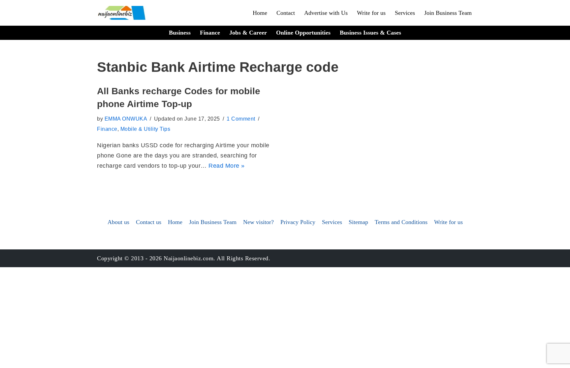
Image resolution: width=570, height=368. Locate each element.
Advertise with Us (326, 13)
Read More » (226, 165)
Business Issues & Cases (370, 32)
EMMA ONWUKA (126, 119)
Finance (210, 32)
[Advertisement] (285, 134)
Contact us (148, 222)
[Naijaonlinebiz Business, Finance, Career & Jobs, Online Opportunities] (122, 13)
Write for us (371, 13)
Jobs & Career (248, 32)
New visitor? (258, 222)
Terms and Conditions (401, 222)
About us (118, 222)
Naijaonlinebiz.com (188, 258)
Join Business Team (448, 13)
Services (405, 13)
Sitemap (358, 222)
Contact (285, 13)
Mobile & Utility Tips (145, 129)
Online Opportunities (303, 32)
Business (180, 32)
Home (260, 13)
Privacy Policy (297, 222)
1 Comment (241, 119)
